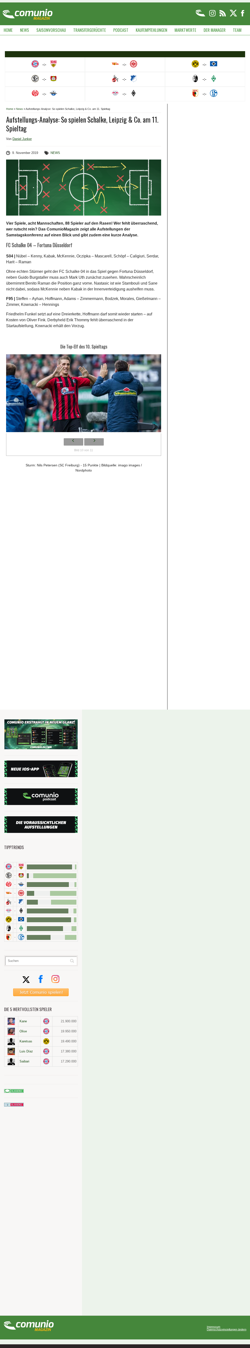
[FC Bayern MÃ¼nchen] (9, 867)
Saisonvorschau (51, 30)
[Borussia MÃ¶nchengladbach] (21, 911)
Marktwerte (185, 30)
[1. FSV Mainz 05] (9, 884)
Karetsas (26, 1041)
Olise (23, 1031)
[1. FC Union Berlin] (9, 893)
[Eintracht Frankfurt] (21, 893)
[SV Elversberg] (9, 875)
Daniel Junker (22, 139)
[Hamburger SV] (21, 919)
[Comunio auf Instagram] (212, 15)
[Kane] (11, 1021)
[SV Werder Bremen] (21, 928)
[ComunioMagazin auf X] (234, 15)
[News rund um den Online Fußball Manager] (27, 12)
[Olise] (11, 1031)
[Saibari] (11, 1061)
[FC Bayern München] (46, 1021)
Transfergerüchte (89, 30)
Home (8, 30)
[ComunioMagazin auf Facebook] (242, 15)
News (24, 30)
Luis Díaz (26, 1051)
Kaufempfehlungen (151, 30)
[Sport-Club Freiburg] (9, 928)
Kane (23, 1021)
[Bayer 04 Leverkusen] (21, 875)
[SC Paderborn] (21, 884)
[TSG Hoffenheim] (21, 902)
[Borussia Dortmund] (9, 919)
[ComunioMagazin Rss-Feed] (223, 15)
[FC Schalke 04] (21, 937)
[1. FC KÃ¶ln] (9, 902)
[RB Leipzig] (9, 911)
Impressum (213, 1326)
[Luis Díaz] (11, 1051)
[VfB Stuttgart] (21, 867)
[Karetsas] (11, 1041)
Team (237, 30)
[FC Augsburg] (9, 937)
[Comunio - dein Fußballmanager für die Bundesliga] (201, 15)
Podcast (120, 30)
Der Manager (215, 30)
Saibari (24, 1061)
